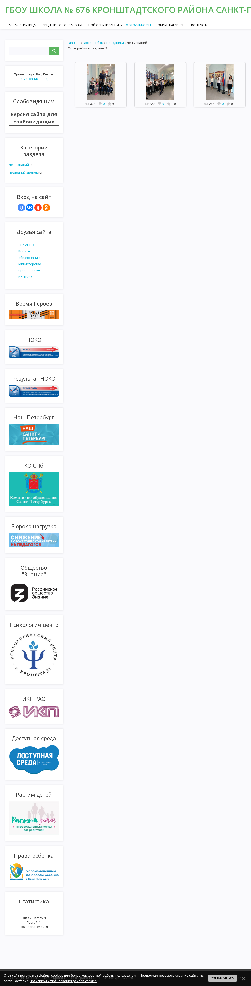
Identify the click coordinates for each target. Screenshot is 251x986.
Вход (45, 78)
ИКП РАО (25, 276)
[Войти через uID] (21, 207)
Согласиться (222, 978)
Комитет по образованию (29, 254)
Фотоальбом (93, 42)
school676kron (103, 86)
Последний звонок (23, 172)
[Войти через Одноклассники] (46, 207)
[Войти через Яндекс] (38, 207)
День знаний (19, 164)
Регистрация (28, 78)
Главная (74, 42)
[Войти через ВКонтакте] (29, 207)
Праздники (115, 42)
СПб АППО (26, 245)
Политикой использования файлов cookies (63, 981)
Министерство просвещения (29, 267)
